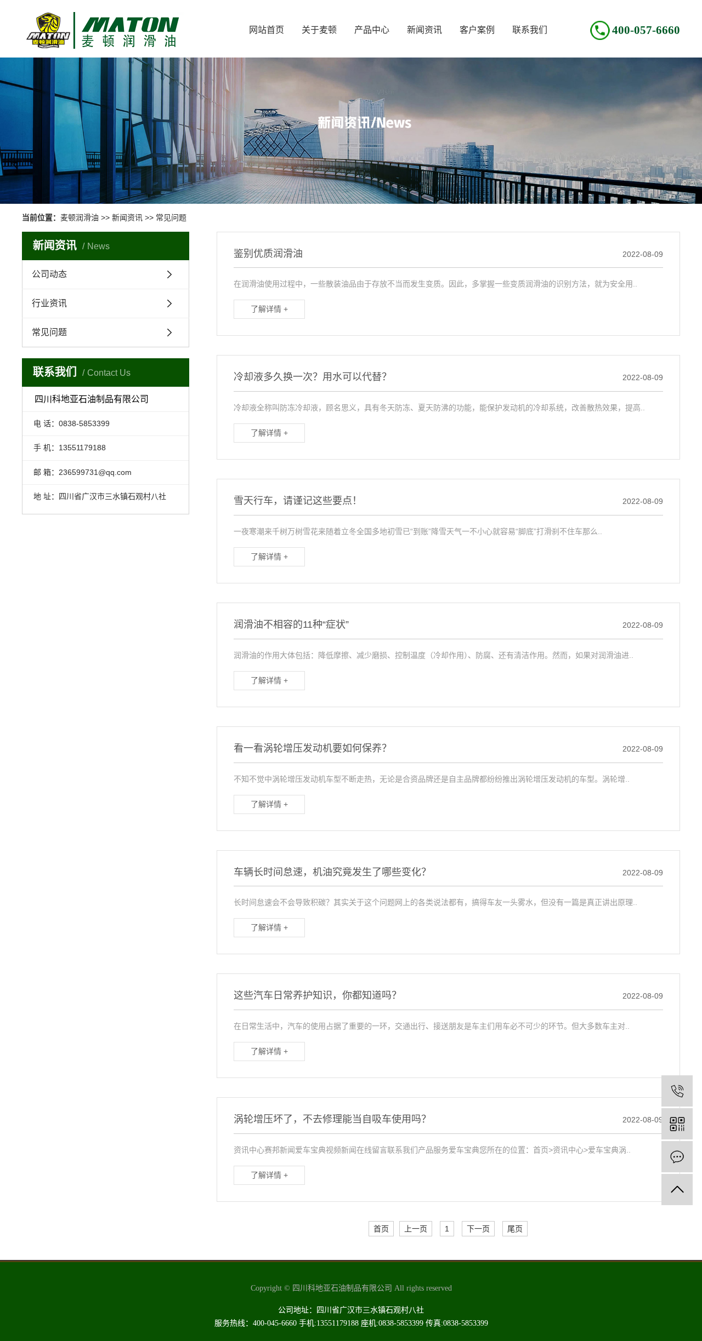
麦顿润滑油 (79, 217)
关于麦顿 (319, 30)
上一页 (415, 1228)
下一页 (478, 1228)
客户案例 (477, 30)
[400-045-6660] (677, 1091)
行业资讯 (49, 303)
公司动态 (49, 274)
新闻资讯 (424, 30)
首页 (381, 1228)
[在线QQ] (677, 1156)
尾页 (515, 1228)
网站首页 (266, 30)
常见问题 (171, 217)
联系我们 (529, 30)
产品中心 (371, 30)
